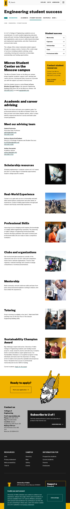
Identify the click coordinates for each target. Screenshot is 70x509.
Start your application (20, 390)
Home (5, 23)
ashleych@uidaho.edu (10, 152)
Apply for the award (21, 366)
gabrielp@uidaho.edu (10, 132)
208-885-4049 (8, 134)
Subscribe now (56, 424)
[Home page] (5, 3)
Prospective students (49, 456)
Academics (24, 17)
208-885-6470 (8, 90)
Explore (43, 2)
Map (27, 459)
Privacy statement (10, 459)
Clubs (48, 49)
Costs (49, 2)
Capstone (50, 41)
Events (28, 465)
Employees (46, 465)
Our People (47, 17)
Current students (48, 459)
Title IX (6, 465)
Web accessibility (9, 462)
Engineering (13, 17)
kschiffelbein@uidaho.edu (11, 142)
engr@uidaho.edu (24, 90)
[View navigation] (63, 2)
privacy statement (28, 504)
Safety (28, 462)
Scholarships (51, 45)
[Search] (9, 2)
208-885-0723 (8, 154)
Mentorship (50, 37)
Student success (35, 17)
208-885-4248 (8, 144)
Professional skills (52, 53)
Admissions (55, 2)
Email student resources (51, 80)
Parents (45, 462)
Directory (29, 456)
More (54, 17)
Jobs (5, 456)
